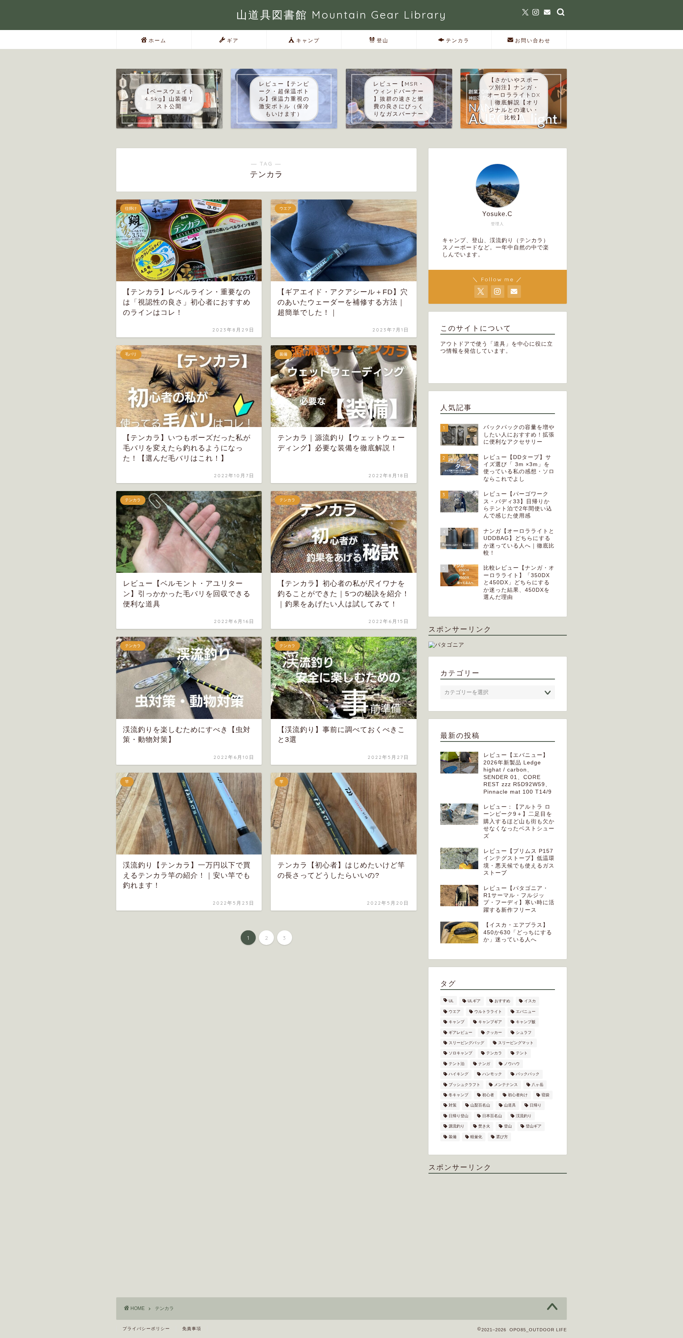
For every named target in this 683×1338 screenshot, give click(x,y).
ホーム (157, 40)
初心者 (488, 1095)
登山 (383, 40)
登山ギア (533, 1126)
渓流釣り (524, 1116)
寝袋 (545, 1095)
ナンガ (484, 1063)
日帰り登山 (458, 1116)
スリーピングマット (516, 1043)
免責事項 (191, 1328)
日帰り (535, 1105)
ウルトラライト (488, 1011)
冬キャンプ (458, 1095)
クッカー (494, 1032)
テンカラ (458, 40)
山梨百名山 (480, 1105)
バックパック (528, 1074)
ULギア (474, 1001)
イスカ (530, 1001)
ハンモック (492, 1074)
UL (451, 1001)
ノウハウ (512, 1063)
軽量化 (476, 1137)
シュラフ (524, 1032)
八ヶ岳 (537, 1084)
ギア (233, 40)
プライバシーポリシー (146, 1328)
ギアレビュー (460, 1032)
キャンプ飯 (526, 1022)
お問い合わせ (533, 40)
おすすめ (502, 1001)
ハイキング (458, 1074)
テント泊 (456, 1063)
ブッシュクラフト (464, 1084)
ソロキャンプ (460, 1053)
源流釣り (456, 1126)
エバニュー (526, 1011)
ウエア (454, 1011)
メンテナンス (506, 1084)
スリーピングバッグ (466, 1043)
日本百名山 (492, 1116)
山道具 (510, 1105)
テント (522, 1053)
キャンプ (308, 40)
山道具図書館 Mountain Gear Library (341, 14)
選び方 (502, 1137)
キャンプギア (490, 1022)
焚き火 (484, 1126)
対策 (453, 1105)
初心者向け (518, 1095)
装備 (453, 1137)
